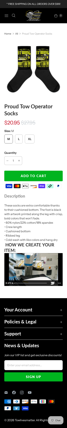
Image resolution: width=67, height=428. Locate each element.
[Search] (13, 15)
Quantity (10, 153)
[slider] (29, 283)
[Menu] (6, 15)
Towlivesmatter (25, 420)
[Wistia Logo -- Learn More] (52, 283)
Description (14, 196)
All (16, 33)
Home (7, 33)
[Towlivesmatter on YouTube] (32, 392)
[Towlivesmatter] (34, 15)
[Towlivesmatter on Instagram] (24, 392)
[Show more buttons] (59, 283)
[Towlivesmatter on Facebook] (16, 392)
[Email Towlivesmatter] (8, 392)
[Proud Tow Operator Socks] (33, 69)
